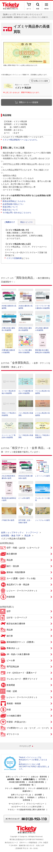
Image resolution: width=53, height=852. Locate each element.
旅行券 (10, 636)
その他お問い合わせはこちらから (17, 212)
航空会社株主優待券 (16, 623)
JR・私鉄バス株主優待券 (18, 654)
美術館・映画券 (14, 703)
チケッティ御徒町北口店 (15, 788)
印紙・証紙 (12, 691)
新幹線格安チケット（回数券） (21, 642)
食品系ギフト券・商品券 (18, 584)
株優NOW (26, 791)
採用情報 (26, 800)
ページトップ (25, 746)
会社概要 (38, 795)
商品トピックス (26, 222)
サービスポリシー (16, 804)
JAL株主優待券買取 (36, 782)
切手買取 (42, 779)
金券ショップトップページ (16, 777)
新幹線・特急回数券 (16, 572)
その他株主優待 (14, 716)
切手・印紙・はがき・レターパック (23, 548)
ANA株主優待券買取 (17, 782)
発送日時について (10, 207)
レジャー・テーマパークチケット (22, 590)
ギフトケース (13, 734)
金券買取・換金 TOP (10, 535)
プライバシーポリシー (35, 804)
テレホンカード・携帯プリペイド (22, 679)
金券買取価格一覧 (26, 785)
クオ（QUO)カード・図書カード (22, 673)
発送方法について (10, 210)
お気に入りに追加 (41, 81)
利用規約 (30, 797)
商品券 (27, 535)
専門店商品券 (13, 666)
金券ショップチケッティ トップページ (19, 532)
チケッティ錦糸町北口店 (38, 788)
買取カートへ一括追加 (28, 102)
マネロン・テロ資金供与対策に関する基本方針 (26, 809)
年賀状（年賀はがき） (17, 722)
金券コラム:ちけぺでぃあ (21, 795)
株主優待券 (12, 554)
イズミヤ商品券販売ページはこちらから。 (21, 140)
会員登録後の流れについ (13, 204)
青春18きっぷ (13, 648)
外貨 (9, 709)
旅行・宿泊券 (13, 566)
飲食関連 (11, 685)
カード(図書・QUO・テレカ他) (21, 578)
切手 (9, 611)
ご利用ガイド (9, 222)
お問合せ (41, 797)
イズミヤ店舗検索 (14, 258)
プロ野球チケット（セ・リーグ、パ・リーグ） (28, 728)
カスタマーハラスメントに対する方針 (26, 807)
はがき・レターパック (17, 617)
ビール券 (11, 660)
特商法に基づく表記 (16, 797)
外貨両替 (11, 597)
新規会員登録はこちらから (14, 201)
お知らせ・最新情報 (39, 777)
